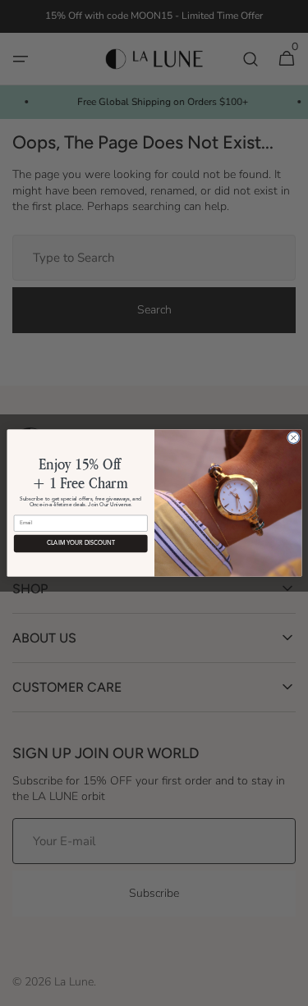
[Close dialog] (293, 437)
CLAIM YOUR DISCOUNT (80, 543)
